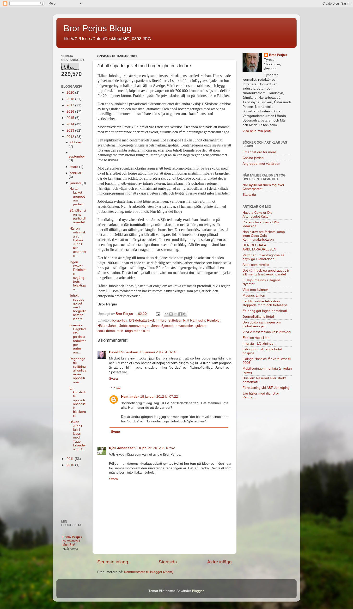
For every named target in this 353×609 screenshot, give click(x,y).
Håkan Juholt (107, 326)
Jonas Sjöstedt (162, 326)
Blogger (198, 591)
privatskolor (184, 326)
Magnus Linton (254, 295)
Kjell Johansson (122, 448)
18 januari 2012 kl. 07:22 (159, 396)
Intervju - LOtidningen (259, 343)
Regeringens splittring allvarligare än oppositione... (77, 370)
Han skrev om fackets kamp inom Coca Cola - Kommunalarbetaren (264, 235)
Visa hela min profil (257, 131)
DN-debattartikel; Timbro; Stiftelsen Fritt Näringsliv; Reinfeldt (174, 320)
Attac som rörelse (256, 265)
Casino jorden (253, 158)
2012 (71, 137)
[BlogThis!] (171, 314)
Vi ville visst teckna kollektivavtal (267, 332)
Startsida (168, 561)
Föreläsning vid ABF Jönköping (266, 388)
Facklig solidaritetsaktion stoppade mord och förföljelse (265, 303)
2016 (71, 111)
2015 (71, 118)
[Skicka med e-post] (166, 314)
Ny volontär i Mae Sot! (71, 543)
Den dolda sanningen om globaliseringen (262, 324)
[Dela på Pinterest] (184, 314)
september (77, 156)
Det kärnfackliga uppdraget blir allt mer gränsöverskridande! (266, 272)
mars (74, 167)
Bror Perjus (278, 55)
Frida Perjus (72, 537)
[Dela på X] (175, 314)
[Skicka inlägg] (157, 314)
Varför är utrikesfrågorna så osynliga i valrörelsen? (263, 257)
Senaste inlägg (112, 561)
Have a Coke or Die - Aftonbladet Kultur (258, 214)
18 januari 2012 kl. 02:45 (158, 352)
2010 (71, 465)
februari (76, 173)
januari (76, 183)
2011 (71, 459)
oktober (76, 142)
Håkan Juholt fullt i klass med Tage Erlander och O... (77, 435)
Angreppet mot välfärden (261, 163)
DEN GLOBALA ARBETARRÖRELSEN (259, 247)
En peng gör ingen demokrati (265, 311)
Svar (117, 388)
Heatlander (130, 396)
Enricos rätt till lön (256, 338)
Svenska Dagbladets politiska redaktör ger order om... (77, 338)
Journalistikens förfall (258, 316)
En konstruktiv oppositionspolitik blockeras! (77, 402)
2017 (71, 105)
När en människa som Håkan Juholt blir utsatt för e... (77, 242)
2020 (71, 92)
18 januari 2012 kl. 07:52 (156, 448)
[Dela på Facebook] (180, 314)
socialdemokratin (110, 331)
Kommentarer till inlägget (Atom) (148, 572)
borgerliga (119, 320)
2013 (71, 130)
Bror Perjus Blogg (97, 28)
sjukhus (200, 326)
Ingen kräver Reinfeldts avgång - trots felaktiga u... (77, 275)
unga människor (137, 331)
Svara (113, 378)
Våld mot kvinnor (255, 290)
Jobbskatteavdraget (134, 326)
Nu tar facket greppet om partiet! (77, 196)
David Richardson (123, 352)
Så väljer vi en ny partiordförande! (77, 216)
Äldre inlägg (219, 561)
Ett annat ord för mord (259, 152)
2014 (71, 124)
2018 (71, 99)
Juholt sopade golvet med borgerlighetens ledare (77, 307)
